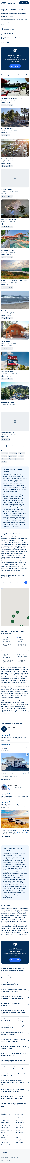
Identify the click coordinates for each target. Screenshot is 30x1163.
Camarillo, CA (4, 1142)
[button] (17, 612)
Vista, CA (3, 1140)
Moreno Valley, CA (6, 1122)
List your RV (24, 2)
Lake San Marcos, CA (6, 1130)
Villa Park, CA (4, 1127)
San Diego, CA (19, 1117)
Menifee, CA (4, 1137)
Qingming (11, 727)
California (21, 9)
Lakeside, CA (19, 1137)
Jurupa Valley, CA (5, 1135)
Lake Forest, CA (20, 1122)
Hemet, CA (18, 1145)
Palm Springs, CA (5, 1120)
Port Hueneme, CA (6, 1145)
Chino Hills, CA (19, 1132)
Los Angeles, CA (5, 1117)
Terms (2, 1160)
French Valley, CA (5, 1125)
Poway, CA (18, 1135)
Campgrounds (4, 9)
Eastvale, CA (19, 1130)
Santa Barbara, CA (20, 1120)
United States (13, 9)
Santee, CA (18, 1140)
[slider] (5, 735)
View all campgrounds (15, 446)
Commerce (3, 10)
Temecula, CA (19, 1127)
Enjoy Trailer (12, 785)
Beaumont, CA (19, 1142)
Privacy (8, 1160)
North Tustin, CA (20, 1125)
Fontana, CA (4, 1132)
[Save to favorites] (27, 754)
